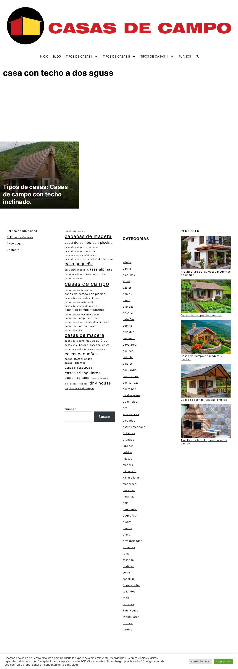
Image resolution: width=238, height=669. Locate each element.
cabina (127, 325)
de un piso (130, 401)
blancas (128, 306)
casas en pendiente (75, 349)
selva (126, 572)
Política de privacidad (22, 230)
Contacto (13, 249)
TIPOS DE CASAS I (79, 56)
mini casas (71, 384)
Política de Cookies (20, 237)
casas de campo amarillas (79, 290)
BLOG (57, 56)
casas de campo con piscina (85, 293)
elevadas (129, 420)
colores (128, 363)
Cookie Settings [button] (200, 661)
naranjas (128, 496)
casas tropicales (77, 377)
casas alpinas (99, 269)
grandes (128, 439)
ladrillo (127, 452)
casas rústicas (79, 367)
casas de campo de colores (81, 298)
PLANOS (185, 56)
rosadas (128, 559)
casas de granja (74, 330)
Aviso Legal (14, 243)
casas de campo (87, 284)
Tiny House (130, 610)
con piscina (131, 376)
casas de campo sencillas (82, 318)
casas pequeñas (81, 353)
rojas (126, 553)
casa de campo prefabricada (81, 255)
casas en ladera (100, 345)
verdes (127, 629)
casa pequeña (79, 263)
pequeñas (129, 515)
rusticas (83, 384)
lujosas (127, 458)
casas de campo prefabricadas (82, 314)
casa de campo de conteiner (82, 247)
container (129, 388)
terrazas (128, 604)
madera (128, 464)
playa (126, 534)
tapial (127, 597)
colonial (128, 357)
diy (125, 407)
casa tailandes (99, 378)
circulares (129, 344)
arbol (126, 281)
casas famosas (96, 349)
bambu (127, 293)
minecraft (129, 471)
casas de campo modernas (85, 310)
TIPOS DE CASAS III (154, 56)
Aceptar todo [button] (223, 661)
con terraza (131, 382)
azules (127, 287)
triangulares (131, 616)
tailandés (129, 591)
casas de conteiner (97, 322)
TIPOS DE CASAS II (116, 56)
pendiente (130, 509)
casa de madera (102, 259)
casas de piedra (74, 340)
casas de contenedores (80, 326)
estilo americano (134, 426)
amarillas (129, 275)
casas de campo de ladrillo (80, 302)
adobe (127, 262)
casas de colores (74, 322)
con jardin (129, 369)
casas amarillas (73, 274)
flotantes (129, 433)
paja (126, 502)
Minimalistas (131, 477)
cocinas (128, 350)
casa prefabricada (75, 270)
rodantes (129, 547)
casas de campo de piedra (81, 306)
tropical (128, 623)
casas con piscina (95, 274)
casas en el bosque (76, 345)
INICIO (43, 56)
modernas (129, 483)
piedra (127, 521)
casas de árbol (97, 340)
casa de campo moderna (80, 251)
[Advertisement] (119, 109)
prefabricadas (132, 540)
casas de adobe (73, 278)
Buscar (70, 409)
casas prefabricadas (78, 358)
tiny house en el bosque (79, 388)
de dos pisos (131, 395)
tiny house (100, 383)
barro (126, 300)
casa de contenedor (77, 259)
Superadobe (131, 585)
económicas (131, 414)
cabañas (128, 319)
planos (127, 528)
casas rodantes (75, 362)
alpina (127, 268)
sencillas (129, 578)
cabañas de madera (88, 236)
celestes (128, 331)
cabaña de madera (75, 231)
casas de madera (84, 335)
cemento (129, 338)
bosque (128, 312)
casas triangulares (83, 373)
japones (128, 445)
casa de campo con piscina (88, 242)
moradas (129, 490)
